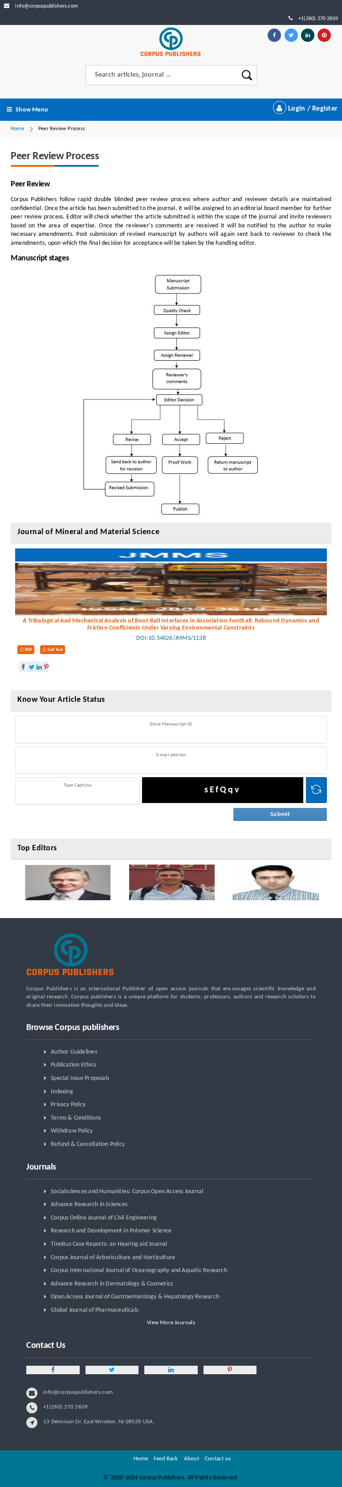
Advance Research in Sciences (89, 1204)
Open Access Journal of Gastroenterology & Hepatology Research (135, 1296)
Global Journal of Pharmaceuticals (94, 1310)
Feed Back (166, 1459)
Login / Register (312, 108)
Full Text (55, 650)
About (191, 1459)
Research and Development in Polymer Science (111, 1230)
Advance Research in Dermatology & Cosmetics (112, 1284)
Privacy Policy (68, 1104)
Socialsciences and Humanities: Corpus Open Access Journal (127, 1191)
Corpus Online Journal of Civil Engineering (104, 1218)
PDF (28, 650)
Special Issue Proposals (80, 1078)
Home (17, 129)
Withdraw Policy (72, 1131)
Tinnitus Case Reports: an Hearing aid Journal (109, 1244)
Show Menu (32, 110)
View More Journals (171, 1323)
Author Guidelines (74, 1052)
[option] (67, 882)
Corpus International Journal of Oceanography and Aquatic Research (139, 1270)
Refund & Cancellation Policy (88, 1144)
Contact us (218, 1459)
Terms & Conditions (76, 1118)
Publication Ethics (73, 1065)
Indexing (62, 1091)
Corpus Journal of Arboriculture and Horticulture (113, 1257)
